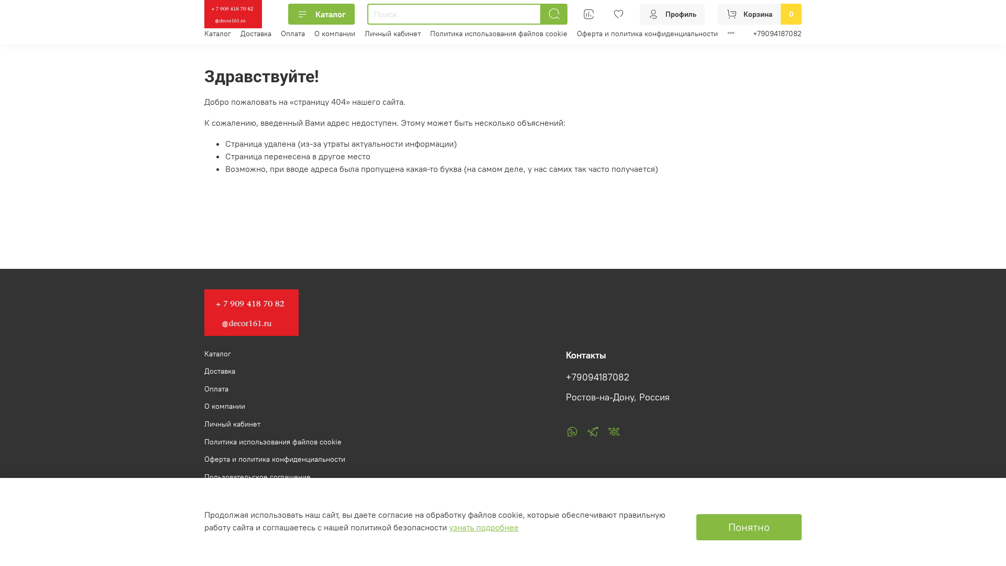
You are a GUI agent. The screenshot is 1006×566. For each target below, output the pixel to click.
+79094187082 (777, 33)
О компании (334, 33)
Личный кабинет (393, 33)
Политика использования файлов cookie (498, 33)
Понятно (749, 527)
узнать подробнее (484, 527)
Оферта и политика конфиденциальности (647, 33)
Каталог (330, 14)
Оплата (293, 33)
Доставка (255, 33)
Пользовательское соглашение (257, 477)
